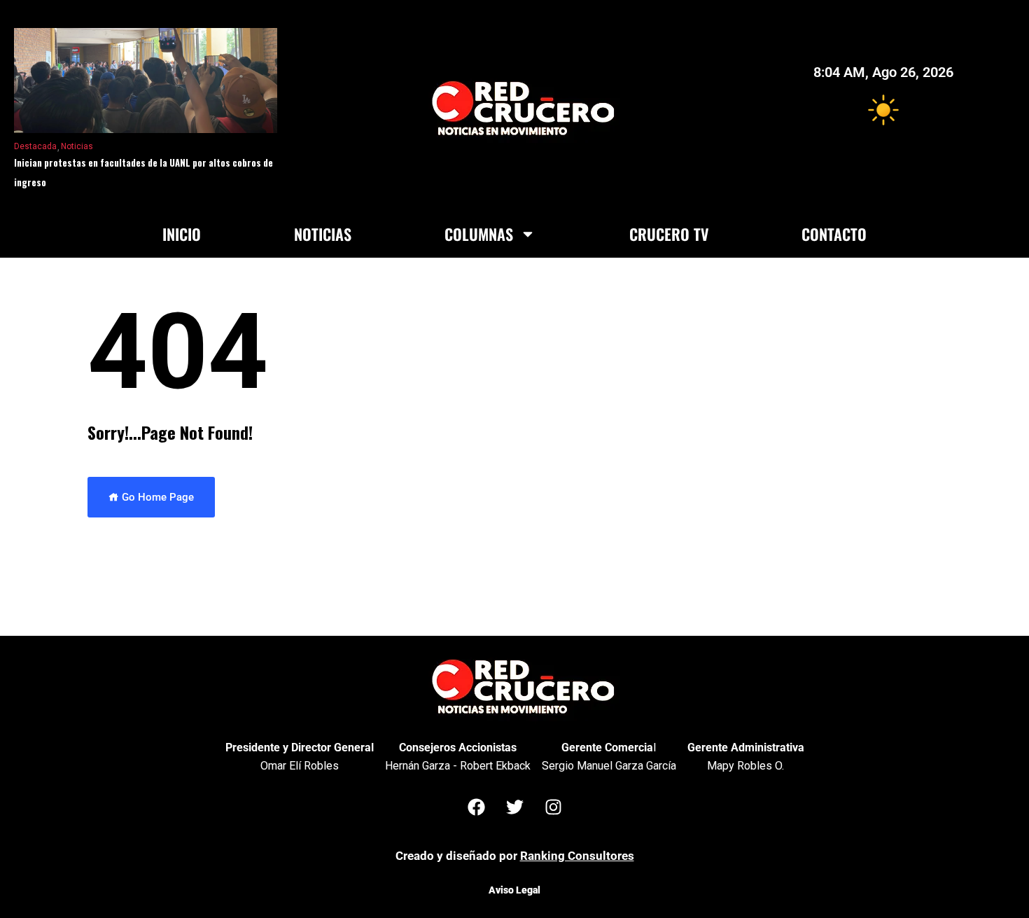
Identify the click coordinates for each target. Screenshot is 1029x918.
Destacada (35, 146)
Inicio (181, 234)
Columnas (478, 234)
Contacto (834, 234)
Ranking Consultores (577, 856)
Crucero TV (668, 234)
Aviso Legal (514, 890)
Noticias (77, 146)
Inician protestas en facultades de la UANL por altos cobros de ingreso (143, 172)
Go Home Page (156, 497)
